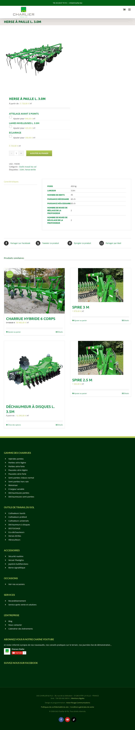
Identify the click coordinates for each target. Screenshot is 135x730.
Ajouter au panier (39, 153)
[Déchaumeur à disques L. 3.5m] (34, 371)
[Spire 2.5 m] (100, 358)
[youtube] (67, 719)
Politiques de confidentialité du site (55, 707)
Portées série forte (16, 466)
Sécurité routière (15, 556)
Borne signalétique (16, 567)
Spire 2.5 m (82, 380)
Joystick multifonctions (18, 564)
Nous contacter (15, 625)
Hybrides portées (16, 459)
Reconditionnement (17, 601)
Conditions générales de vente (82, 707)
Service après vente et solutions (22, 604)
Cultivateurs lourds (16, 513)
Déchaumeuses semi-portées (21, 496)
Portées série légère (17, 462)
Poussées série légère (18, 470)
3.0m (22, 169)
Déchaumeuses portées (18, 493)
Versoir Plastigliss (16, 560)
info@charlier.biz (75, 3)
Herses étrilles (14, 536)
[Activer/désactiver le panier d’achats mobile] (124, 9)
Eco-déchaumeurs (16, 532)
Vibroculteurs (14, 539)
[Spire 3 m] (100, 285)
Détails (60, 332)
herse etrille (30, 169)
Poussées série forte (17, 474)
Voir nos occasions (16, 584)
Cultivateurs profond (17, 517)
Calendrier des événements (20, 628)
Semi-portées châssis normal (21, 477)
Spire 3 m (80, 307)
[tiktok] (73, 719)
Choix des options (14, 425)
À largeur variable (16, 489)
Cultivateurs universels (18, 521)
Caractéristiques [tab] (11, 181)
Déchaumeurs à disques (19, 524)
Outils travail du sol (27, 166)
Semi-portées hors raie (18, 481)
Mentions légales (77, 698)
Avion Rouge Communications (78, 702)
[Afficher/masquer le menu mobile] (129, 9)
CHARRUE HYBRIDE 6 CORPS (30, 318)
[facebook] (61, 719)
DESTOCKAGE (14, 528)
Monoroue (13, 485)
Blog (10, 621)
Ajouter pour (24, 118)
